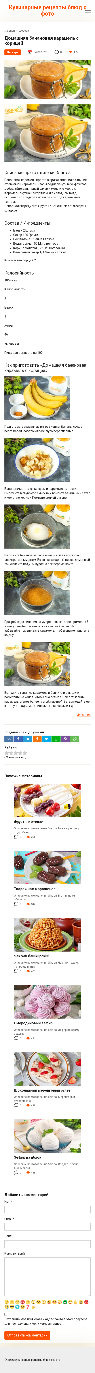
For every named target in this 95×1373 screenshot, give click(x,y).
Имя (8, 1201)
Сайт (7, 1236)
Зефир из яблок (27, 1157)
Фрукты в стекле (28, 822)
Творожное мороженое (35, 889)
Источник (84, 715)
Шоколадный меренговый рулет (42, 1090)
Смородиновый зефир (33, 1023)
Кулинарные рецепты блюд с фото (47, 10)
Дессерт (12, 52)
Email (9, 1219)
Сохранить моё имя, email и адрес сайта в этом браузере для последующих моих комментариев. (45, 1321)
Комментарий (14, 1253)
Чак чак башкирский (31, 956)
